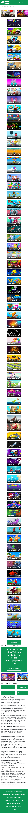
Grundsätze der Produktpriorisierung (14, 794)
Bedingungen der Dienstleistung (14, 800)
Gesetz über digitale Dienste (14, 806)
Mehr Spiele (14, 642)
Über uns (14, 809)
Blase (6, 693)
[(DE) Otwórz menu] (26, 2)
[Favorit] (19, 2)
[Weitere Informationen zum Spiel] (13, 16)
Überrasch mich (14, 668)
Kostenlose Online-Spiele (14, 797)
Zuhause (3, 6)
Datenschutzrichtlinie (14, 803)
